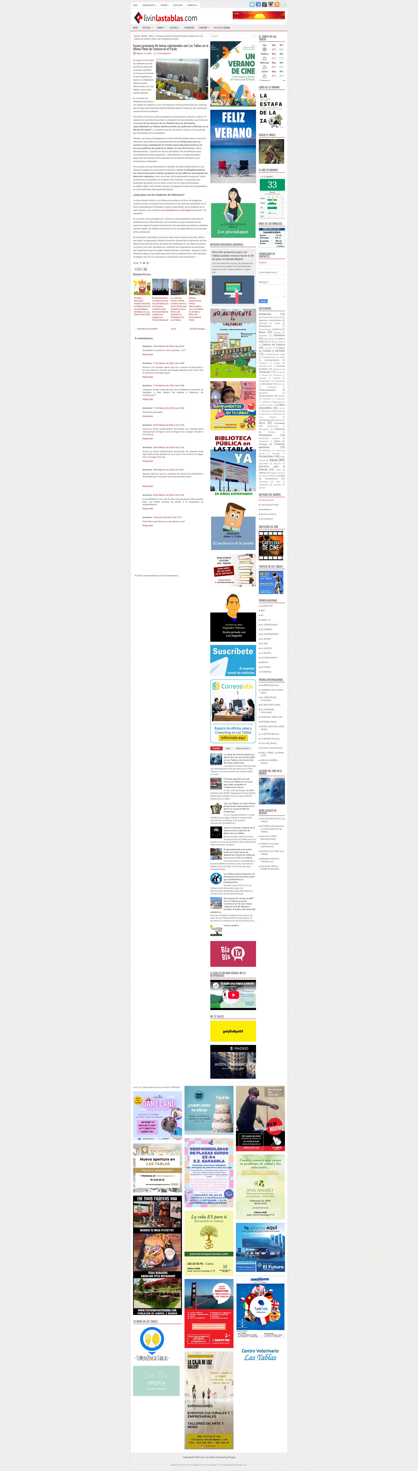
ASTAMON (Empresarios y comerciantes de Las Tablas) (272, 829)
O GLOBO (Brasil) (269, 743)
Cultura (174, 27)
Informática (267, 399)
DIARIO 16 (265, 620)
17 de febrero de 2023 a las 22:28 (168, 408)
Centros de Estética (273, 344)
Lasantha (213, 1465)
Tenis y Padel (268, 476)
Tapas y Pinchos (278, 473)
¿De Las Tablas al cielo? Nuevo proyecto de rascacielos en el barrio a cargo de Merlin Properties (240, 807)
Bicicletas (263, 335)
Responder (148, 354)
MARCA (264, 662)
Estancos (277, 369)
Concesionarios (271, 360)
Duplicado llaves (265, 366)
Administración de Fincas (270, 317)
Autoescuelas (265, 329)
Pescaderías (263, 441)
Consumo (204, 27)
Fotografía (262, 378)
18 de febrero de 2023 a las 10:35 (168, 425)
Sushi (278, 470)
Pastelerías (280, 429)
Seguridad (263, 463)
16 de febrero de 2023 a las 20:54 (168, 346)
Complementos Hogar (275, 354)
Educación (177, 5)
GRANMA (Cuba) (269, 721)
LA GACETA (266, 648)
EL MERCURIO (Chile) (270, 705)
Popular (216, 748)
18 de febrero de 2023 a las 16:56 (168, 447)
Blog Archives (242, 748)
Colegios (280, 348)
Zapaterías (263, 484)
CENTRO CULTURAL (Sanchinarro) (270, 845)
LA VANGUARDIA (269, 657)
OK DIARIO (266, 667)
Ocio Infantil (267, 417)
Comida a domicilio (274, 350)
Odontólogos (265, 420)
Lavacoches (280, 399)
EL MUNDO (266, 639)
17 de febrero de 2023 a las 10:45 (168, 363)
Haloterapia (271, 387)
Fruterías (277, 378)
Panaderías (279, 423)
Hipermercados (266, 396)
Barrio (161, 27)
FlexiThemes (185, 1465)
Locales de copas (265, 405)
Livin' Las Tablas (207, 1457)
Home (137, 36)
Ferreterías (281, 372)
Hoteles (281, 396)
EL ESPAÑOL (267, 629)
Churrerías (268, 348)
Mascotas (266, 411)
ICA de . (267, 177)
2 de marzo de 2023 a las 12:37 (167, 517)
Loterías (282, 408)
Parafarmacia (272, 426)
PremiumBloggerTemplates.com (232, 1465)
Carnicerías (269, 339)
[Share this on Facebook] (140, 263)
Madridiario (266, 509)
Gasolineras (279, 381)
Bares (262, 332)
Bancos (278, 329)
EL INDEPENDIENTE (270, 634)
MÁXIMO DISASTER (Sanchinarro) (270, 860)
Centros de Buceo (278, 342)
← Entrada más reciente (146, 329)
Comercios (192, 5)
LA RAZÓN (266, 653)
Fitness (265, 375)
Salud (273, 460)
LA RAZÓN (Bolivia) (270, 734)
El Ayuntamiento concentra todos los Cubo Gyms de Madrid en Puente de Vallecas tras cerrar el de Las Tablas (239, 853)
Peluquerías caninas (269, 438)
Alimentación (265, 326)
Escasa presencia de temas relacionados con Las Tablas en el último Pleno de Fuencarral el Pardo (170, 47)
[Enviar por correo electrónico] (136, 269)
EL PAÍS (264, 643)
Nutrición (278, 414)
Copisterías (263, 363)
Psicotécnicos (265, 450)
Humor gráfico (231, 925)
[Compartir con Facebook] (145, 269)
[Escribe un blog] (139, 269)
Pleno (151, 36)
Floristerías (277, 375)
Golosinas (281, 384)
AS (262, 615)
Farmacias (264, 372)
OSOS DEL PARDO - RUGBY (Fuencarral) (270, 867)
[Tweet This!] (144, 263)
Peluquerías (265, 435)
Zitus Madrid (267, 519)
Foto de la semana (222, 27)
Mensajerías (279, 411)
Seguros (277, 463)
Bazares (277, 332)
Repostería (276, 453)
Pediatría (272, 432)
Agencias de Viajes (269, 323)
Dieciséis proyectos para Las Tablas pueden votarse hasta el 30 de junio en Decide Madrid (233, 256)
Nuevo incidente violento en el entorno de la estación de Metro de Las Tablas (239, 831)
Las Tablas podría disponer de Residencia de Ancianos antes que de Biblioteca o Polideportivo (239, 878)
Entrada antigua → (198, 329)
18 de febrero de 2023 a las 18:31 (168, 469)
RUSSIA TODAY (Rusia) (271, 748)
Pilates (277, 441)
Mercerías (266, 414)
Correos (277, 363)
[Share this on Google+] (148, 263)
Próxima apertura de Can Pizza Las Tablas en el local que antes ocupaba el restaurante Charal (238, 783)
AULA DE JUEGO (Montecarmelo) (269, 837)
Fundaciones (264, 381)
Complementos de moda (273, 357)
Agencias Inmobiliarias (270, 320)
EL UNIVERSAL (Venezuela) (268, 710)
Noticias (148, 27)
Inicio (135, 5)
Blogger (231, 1457)
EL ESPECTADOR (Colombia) (268, 698)
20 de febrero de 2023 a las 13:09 (168, 495)
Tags (228, 748)
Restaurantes (266, 456)
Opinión (165, 5)
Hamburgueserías (267, 390)
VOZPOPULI (266, 672)
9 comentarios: (164, 53)
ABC (263, 610)
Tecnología (189, 27)
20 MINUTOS (267, 606)
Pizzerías (263, 444)
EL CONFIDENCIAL (269, 624)
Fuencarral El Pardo (270, 505)
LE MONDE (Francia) (270, 738)
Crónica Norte (267, 500)
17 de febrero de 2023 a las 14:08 (168, 385)
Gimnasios (267, 384)
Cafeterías (279, 335)
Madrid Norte (150, 5)
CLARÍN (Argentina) (270, 685)
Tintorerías (263, 482)
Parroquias (263, 429)
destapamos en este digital (178, 210)
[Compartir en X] (142, 269)
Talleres (262, 473)
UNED (278, 482)
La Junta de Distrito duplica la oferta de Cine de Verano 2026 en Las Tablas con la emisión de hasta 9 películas (239, 758)
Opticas (278, 420)
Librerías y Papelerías (271, 402)
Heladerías (263, 393)
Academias (265, 314)
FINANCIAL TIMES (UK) (271, 717)
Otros (262, 423)
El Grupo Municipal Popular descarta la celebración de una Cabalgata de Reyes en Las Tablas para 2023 (142, 306)
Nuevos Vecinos (268, 514)
